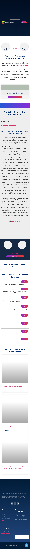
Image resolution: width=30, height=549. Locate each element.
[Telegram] (26, 545)
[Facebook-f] (15, 503)
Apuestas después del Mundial (13, 386)
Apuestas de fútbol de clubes (12, 427)
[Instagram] (18, 503)
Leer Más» (6, 390)
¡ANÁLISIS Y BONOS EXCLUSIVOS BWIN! (15, 93)
